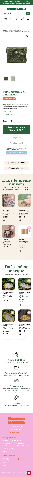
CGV (4, 465)
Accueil (5, 29)
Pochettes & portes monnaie (16, 190)
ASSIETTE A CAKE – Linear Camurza (7, 297)
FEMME (11, 29)
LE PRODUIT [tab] (8, 102)
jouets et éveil (9, 448)
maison (6, 451)
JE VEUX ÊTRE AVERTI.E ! (16, 153)
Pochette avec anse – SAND (24, 242)
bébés (5, 446)
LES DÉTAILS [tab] (8, 111)
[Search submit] (28, 13)
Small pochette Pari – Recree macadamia (8, 243)
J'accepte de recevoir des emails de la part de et (16, 149)
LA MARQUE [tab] (8, 114)
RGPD (5, 462)
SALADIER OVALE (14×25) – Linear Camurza (8, 329)
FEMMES (5, 187)
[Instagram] (23, 459)
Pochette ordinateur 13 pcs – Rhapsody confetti (8, 212)
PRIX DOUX (20, 443)
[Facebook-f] (18, 459)
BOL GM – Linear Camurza (24, 327)
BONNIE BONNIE (15, 149)
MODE (27, 187)
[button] (27, 19)
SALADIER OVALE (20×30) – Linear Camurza (24, 297)
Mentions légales (6, 459)
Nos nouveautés (9, 440)
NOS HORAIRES (16, 432)
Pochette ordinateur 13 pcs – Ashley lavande (24, 212)
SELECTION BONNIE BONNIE (16, 274)
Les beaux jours (23, 446)
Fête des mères (17, 187)
